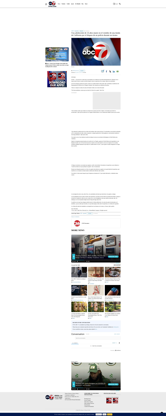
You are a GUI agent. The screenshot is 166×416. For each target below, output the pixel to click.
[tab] (75, 343)
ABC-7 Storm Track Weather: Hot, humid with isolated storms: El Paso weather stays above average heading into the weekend (57, 65)
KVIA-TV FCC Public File (70, 402)
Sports (72, 3)
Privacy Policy (75, 399)
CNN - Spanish (83, 213)
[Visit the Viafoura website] (118, 365)
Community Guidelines (69, 401)
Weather (63, 3)
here (96, 329)
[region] (96, 349)
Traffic (68, 3)
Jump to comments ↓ (75, 216)
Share (86, 3)
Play (83, 3)
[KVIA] (52, 4)
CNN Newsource (75, 70)
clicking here (116, 327)
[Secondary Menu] (47, 3)
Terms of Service (68, 399)
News (59, 3)
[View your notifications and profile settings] (119, 343)
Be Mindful (77, 3)
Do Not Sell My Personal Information (72, 405)
